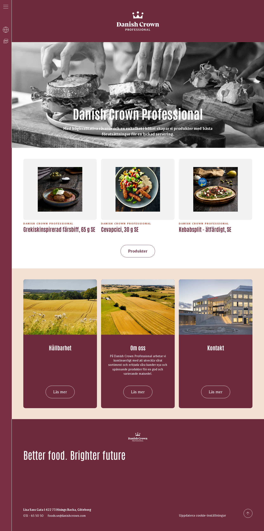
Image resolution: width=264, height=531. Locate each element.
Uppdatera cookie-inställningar (202, 515)
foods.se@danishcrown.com (67, 515)
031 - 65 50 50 (33, 515)
